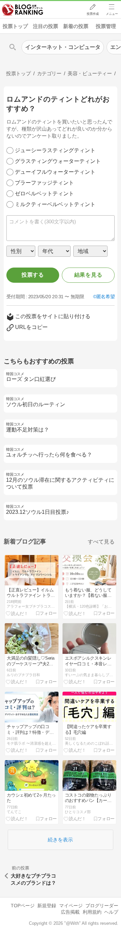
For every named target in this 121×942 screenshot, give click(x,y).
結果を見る (88, 275)
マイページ (71, 905)
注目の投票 (45, 26)
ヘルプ (111, 912)
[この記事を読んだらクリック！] (17, 613)
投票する (33, 275)
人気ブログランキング (22, 10)
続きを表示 (60, 839)
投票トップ (15, 26)
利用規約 (92, 912)
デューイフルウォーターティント (55, 172)
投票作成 (93, 14)
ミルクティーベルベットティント (55, 204)
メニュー (112, 14)
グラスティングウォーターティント (58, 161)
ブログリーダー (101, 905)
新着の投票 (75, 26)
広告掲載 (70, 912)
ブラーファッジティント (44, 183)
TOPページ (23, 905)
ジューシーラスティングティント (55, 150)
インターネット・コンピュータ (62, 47)
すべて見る (101, 542)
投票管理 (106, 26)
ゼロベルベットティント (44, 193)
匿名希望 (105, 296)
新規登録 (46, 905)
